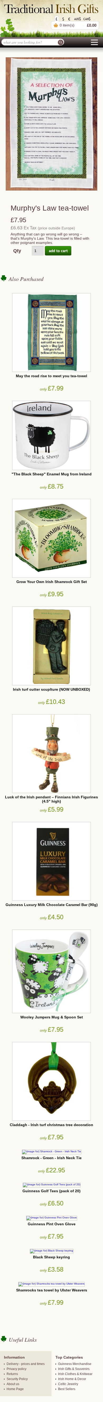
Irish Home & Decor (72, 1379)
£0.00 (91, 25)
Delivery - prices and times (26, 1364)
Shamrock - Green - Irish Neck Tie (51, 1158)
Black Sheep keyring (51, 1257)
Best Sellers (66, 1389)
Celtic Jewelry (68, 1384)
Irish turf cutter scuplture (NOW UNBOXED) (51, 689)
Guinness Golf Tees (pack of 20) (51, 1191)
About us (13, 1384)
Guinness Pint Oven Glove (52, 1224)
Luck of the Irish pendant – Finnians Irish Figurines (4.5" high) (51, 799)
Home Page (15, 1389)
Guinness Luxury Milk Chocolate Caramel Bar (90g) (52, 905)
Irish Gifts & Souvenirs (74, 1369)
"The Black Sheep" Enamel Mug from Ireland (52, 474)
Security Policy (17, 1379)
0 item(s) (67, 25)
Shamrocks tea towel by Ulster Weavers (51, 1290)
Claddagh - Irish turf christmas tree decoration (51, 1125)
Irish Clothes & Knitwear (75, 1374)
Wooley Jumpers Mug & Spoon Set (51, 1017)
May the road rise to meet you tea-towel (51, 376)
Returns (12, 1374)
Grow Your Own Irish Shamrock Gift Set (51, 582)
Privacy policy (16, 1369)
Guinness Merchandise (74, 1364)
